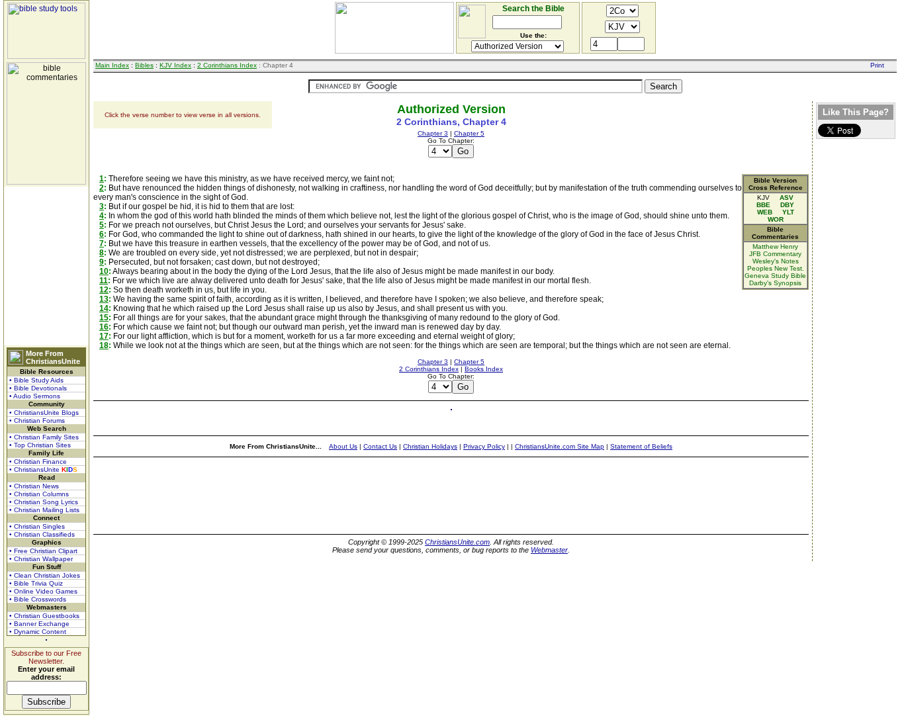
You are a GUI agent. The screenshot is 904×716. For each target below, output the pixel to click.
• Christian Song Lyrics (43, 502)
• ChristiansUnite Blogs (44, 412)
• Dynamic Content (37, 631)
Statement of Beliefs (641, 446)
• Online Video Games (43, 591)
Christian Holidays (430, 446)
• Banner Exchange (39, 623)
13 (104, 299)
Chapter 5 (469, 133)
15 (104, 317)
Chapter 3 (433, 133)
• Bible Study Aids (36, 380)
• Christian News (34, 486)
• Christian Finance (38, 461)
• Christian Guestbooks (44, 615)
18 (104, 345)
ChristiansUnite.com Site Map (559, 446)
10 (104, 271)
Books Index (484, 369)
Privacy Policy (484, 446)
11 (103, 280)
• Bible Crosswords (37, 599)
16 (104, 327)
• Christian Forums (37, 420)
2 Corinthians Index (227, 65)
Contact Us (380, 446)
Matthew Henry (775, 246)
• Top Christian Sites (40, 445)
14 (104, 308)
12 (104, 289)
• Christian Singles (37, 526)
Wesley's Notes (775, 261)
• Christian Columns (39, 494)
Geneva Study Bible (775, 275)
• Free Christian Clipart (43, 551)
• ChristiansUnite (43, 469)
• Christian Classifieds (42, 534)
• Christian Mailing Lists (44, 510)
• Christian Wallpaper (41, 558)
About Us (343, 446)
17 (104, 336)
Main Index (112, 65)
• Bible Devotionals (38, 388)
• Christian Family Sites (44, 437)
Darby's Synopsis (775, 283)
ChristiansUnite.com (457, 542)
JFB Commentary (775, 253)
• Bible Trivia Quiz (36, 583)
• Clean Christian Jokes (44, 575)
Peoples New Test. (775, 268)
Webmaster (549, 550)
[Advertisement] (46, 266)
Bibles (144, 65)
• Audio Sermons (34, 396)
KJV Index (175, 65)
